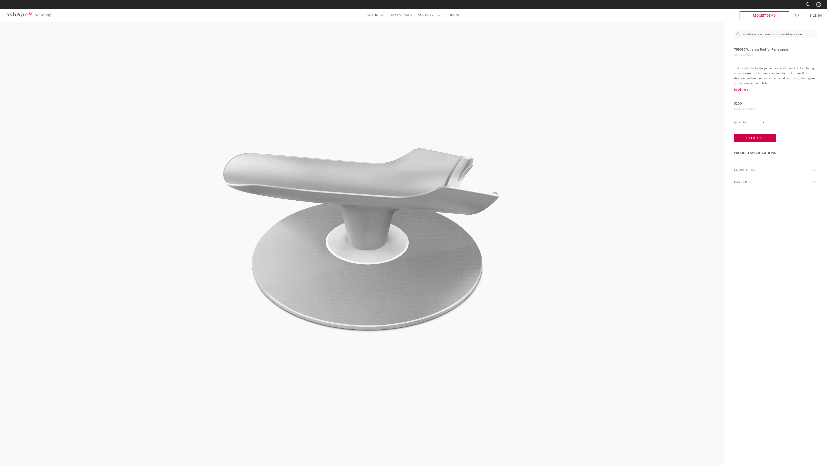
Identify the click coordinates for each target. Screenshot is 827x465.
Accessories (401, 15)
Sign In (816, 15)
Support (454, 15)
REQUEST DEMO (764, 15)
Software (426, 15)
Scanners (375, 15)
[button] (775, 89)
